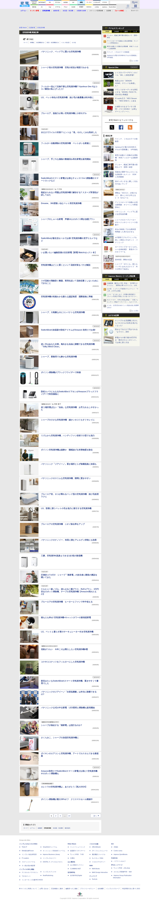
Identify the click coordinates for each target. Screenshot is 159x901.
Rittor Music (72, 844)
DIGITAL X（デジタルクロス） (53, 862)
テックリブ (93, 876)
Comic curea (118, 851)
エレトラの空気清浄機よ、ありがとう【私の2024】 (64, 787)
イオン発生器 (65, 42)
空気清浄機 (47, 828)
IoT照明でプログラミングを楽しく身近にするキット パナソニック (126, 239)
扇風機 (40, 828)
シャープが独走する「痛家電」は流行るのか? (61, 725)
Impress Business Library (51, 854)
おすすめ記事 (113, 315)
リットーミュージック (77, 847)
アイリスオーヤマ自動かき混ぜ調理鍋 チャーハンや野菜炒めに (126, 204)
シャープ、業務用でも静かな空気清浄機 (59, 357)
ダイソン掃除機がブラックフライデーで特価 (61, 372)
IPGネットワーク (117, 865)
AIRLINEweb (96, 847)
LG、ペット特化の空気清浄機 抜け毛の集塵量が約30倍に (67, 97)
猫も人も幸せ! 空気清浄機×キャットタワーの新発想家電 (66, 617)
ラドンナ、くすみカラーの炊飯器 (118, 52)
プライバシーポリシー (87, 888)
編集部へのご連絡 (72, 888)
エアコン (32, 828)
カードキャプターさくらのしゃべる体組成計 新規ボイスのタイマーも (126, 249)
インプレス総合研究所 (29, 854)
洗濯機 (108, 11)
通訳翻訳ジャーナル (98, 854)
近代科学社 (71, 872)
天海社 (116, 847)
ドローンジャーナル (28, 862)
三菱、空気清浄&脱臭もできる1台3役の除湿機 (61, 556)
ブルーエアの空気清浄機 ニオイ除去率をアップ (63, 524)
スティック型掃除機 (96, 11)
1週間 (126, 31)
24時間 (116, 31)
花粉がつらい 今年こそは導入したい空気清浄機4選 (64, 649)
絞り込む (30, 39)
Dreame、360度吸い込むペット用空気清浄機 (61, 203)
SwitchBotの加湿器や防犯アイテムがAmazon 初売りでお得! (68, 330)
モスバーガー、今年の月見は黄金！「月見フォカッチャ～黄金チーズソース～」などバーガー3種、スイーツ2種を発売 (122, 302)
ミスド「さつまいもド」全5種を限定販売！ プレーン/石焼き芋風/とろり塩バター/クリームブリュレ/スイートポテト (122, 296)
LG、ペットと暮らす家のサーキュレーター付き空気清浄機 (67, 632)
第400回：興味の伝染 (123, 260)
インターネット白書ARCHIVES (32, 880)
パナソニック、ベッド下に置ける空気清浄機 (61, 52)
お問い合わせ (44, 888)
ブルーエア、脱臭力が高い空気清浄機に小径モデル (64, 113)
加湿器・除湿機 (58, 828)
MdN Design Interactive (100, 872)
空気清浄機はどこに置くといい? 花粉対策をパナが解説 (65, 265)
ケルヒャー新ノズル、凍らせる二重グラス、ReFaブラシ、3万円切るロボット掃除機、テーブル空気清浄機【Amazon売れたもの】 (70, 591)
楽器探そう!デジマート (77, 851)
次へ (96, 816)
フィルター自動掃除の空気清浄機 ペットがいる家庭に (66, 143)
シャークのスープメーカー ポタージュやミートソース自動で (126, 222)
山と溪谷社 (71, 862)
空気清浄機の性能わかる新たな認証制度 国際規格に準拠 (67, 297)
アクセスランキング (116, 28)
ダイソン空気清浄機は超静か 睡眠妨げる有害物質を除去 (67, 450)
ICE (112, 844)
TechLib (94, 879)
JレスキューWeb (97, 858)
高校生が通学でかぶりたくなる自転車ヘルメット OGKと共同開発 (126, 174)
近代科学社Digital (76, 875)
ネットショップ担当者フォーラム (54, 851)
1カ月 (135, 31)
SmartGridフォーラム (50, 847)
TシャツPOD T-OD (77, 854)
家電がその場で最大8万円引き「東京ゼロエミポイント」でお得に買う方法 (126, 339)
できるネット (26, 876)
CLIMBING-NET (75, 869)
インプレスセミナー (49, 858)
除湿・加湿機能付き (53, 42)
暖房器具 (67, 828)
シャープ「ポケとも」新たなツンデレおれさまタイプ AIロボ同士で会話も (126, 266)
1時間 (107, 31)
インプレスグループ (113, 888)
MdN (91, 865)
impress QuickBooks (120, 854)
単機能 (32, 42)
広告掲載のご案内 (57, 888)
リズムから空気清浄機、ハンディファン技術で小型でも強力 (68, 435)
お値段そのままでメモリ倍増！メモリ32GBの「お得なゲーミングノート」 (126, 109)
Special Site (113, 67)
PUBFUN (114, 858)
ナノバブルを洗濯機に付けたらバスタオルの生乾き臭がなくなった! (126, 323)
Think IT (24, 847)
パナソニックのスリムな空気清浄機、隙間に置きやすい (66, 478)
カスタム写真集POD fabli (123, 872)
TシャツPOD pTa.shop (122, 868)
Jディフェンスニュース (100, 851)
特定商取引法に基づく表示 (131, 888)
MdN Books (96, 869)
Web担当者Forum (28, 851)
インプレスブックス (49, 872)
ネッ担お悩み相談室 (28, 865)
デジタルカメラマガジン (30, 872)
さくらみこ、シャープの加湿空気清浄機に (60, 738)
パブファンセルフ (120, 861)
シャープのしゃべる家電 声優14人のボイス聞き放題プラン (68, 219)
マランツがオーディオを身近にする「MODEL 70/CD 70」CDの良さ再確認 (126, 92)
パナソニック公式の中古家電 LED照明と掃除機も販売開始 (68, 708)
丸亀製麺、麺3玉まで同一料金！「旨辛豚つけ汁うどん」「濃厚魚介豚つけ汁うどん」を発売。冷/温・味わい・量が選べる (122, 285)
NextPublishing (48, 875)
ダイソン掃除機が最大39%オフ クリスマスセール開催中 (67, 799)
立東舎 (72, 858)
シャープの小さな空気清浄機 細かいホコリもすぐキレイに (68, 420)
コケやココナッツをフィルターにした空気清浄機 (63, 662)
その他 (74, 42)
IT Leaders (25, 858)
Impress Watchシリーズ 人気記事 (121, 276)
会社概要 (101, 888)
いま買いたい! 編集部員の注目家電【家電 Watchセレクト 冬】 (69, 252)
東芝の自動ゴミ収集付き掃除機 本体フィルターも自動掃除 (126, 157)
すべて (26, 42)
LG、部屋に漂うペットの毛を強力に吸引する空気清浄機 (66, 508)
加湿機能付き (40, 42)
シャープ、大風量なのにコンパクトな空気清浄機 (63, 312)
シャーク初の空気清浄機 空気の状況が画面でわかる (65, 67)
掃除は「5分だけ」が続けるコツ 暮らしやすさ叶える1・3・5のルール (126, 195)
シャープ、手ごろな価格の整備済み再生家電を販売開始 (66, 159)
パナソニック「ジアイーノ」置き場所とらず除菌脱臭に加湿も (69, 464)
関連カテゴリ (30, 825)
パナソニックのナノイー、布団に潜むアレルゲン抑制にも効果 (69, 540)
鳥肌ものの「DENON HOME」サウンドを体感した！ (125, 83)
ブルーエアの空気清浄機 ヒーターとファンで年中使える (67, 602)
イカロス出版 (93, 844)
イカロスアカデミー (98, 862)
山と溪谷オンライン (77, 865)
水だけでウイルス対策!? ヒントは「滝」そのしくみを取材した (69, 132)
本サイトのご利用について (28, 888)
